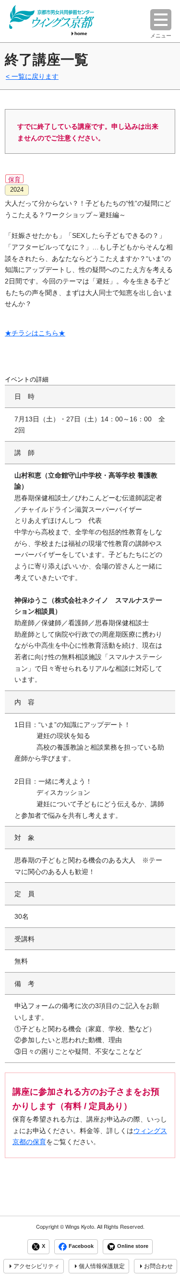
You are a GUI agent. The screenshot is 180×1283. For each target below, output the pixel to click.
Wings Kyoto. (80, 1226)
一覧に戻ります (35, 76)
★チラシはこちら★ (35, 333)
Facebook (81, 1246)
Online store (132, 1246)
